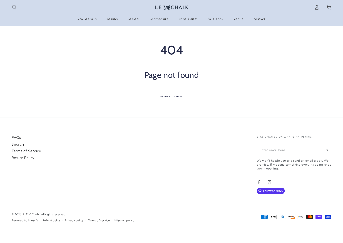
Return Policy (23, 157)
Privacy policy (74, 220)
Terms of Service (26, 150)
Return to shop (171, 96)
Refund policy (52, 220)
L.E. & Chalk (31, 214)
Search (18, 144)
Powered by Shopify (25, 220)
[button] (14, 7)
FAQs (16, 137)
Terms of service (99, 220)
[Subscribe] (328, 150)
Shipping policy (124, 220)
